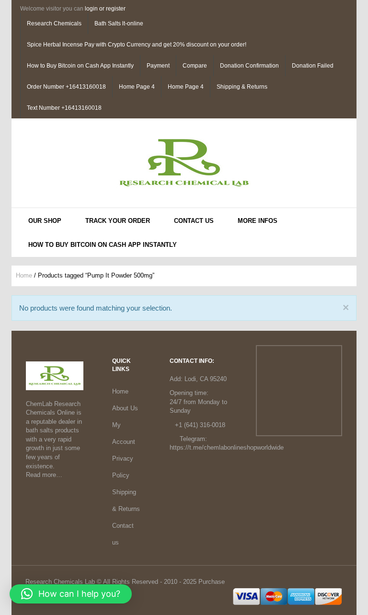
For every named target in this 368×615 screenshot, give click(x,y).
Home (24, 275)
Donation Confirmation (249, 65)
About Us (125, 408)
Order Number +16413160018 (66, 86)
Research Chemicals (54, 23)
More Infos (257, 220)
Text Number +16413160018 (64, 107)
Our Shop (44, 220)
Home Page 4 (137, 86)
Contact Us (194, 220)
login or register (105, 8)
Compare (195, 65)
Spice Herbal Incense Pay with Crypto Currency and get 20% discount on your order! (136, 44)
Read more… (44, 474)
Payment (158, 65)
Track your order (117, 220)
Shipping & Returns (242, 86)
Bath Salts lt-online (118, 23)
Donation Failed (313, 65)
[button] (71, 593)
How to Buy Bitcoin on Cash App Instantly (80, 65)
